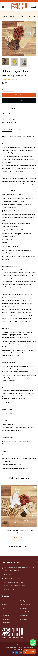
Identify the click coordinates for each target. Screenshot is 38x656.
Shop (3, 608)
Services (4, 612)
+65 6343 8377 (9, 589)
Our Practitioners (25, 604)
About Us (5, 604)
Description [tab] (7, 130)
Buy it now (19, 100)
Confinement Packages (21, 14)
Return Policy (24, 619)
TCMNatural (6, 619)
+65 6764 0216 (9, 574)
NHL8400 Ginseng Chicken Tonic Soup (19, 530)
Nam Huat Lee (16, 647)
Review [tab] (17, 130)
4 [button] (21, 537)
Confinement (6, 615)
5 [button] (23, 537)
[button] (6, 79)
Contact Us (23, 608)
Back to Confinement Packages (20, 546)
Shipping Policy (24, 615)
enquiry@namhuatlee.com (12, 578)
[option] (19, 509)
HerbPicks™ (6, 623)
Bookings (23, 601)
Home (9, 14)
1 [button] (14, 537)
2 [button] (16, 537)
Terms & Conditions (26, 612)
